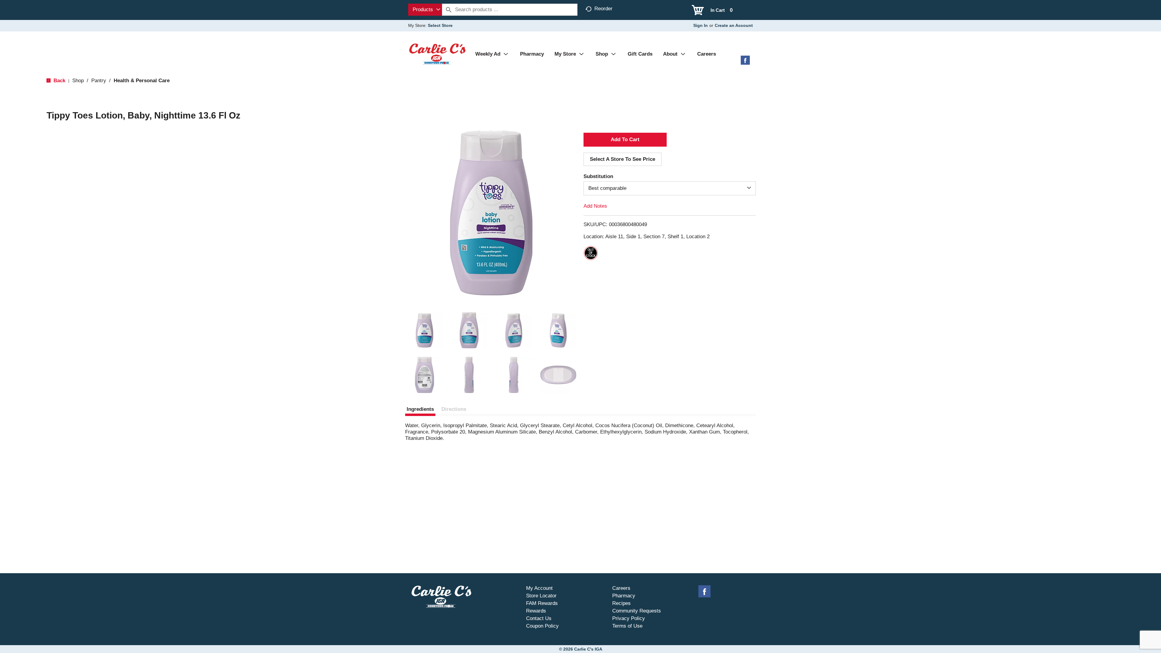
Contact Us (538, 618)
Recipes (621, 603)
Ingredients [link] (420, 409)
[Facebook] (745, 62)
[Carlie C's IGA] (437, 54)
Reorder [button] (603, 8)
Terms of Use (627, 626)
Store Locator (541, 596)
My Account (539, 588)
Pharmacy (623, 596)
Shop (78, 80)
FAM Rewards (542, 603)
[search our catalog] (448, 10)
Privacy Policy (628, 618)
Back (58, 80)
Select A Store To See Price (622, 159)
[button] (424, 330)
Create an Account (734, 25)
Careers (621, 588)
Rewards (536, 611)
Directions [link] (453, 409)
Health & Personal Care (142, 80)
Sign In (700, 25)
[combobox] (425, 10)
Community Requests (636, 611)
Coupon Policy (542, 626)
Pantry (98, 80)
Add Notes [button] (595, 206)
